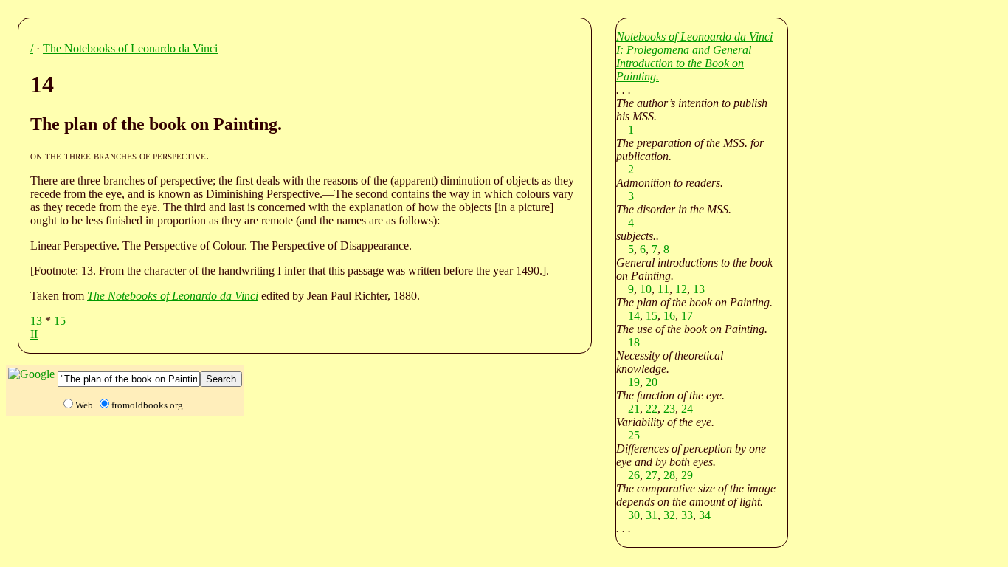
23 (669, 408)
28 (669, 475)
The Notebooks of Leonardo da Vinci (130, 48)
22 (651, 408)
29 (687, 475)
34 (705, 515)
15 (60, 321)
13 (36, 321)
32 (669, 515)
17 (687, 315)
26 (634, 475)
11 (663, 289)
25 (634, 435)
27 (651, 475)
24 (687, 408)
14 (634, 315)
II (34, 334)
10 (646, 289)
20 (651, 382)
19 (634, 382)
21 (634, 408)
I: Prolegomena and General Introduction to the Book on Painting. (683, 63)
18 (634, 342)
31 (651, 515)
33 (687, 515)
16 (669, 315)
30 (634, 515)
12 (681, 289)
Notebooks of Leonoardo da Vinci (694, 36)
